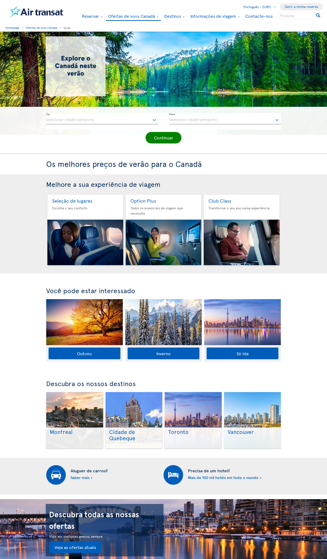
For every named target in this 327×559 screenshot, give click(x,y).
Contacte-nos (259, 16)
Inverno (163, 353)
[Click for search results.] (318, 15)
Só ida (242, 353)
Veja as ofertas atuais (75, 547)
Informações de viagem (212, 16)
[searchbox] (300, 15)
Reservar (89, 16)
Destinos (172, 16)
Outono (84, 353)
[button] (163, 137)
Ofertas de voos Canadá (131, 16)
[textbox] (102, 119)
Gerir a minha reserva (301, 6)
